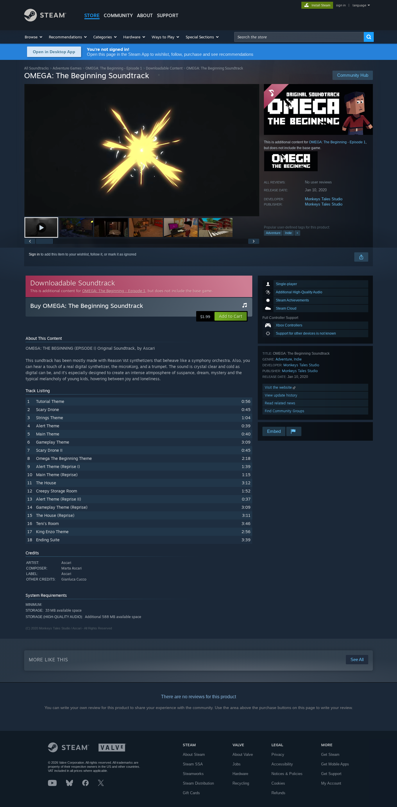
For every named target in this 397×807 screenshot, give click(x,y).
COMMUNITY (118, 15)
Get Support (331, 774)
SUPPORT (167, 15)
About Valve (243, 754)
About (145, 15)
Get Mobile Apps (335, 764)
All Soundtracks (36, 68)
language (359, 5)
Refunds (278, 793)
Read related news (280, 403)
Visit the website (279, 387)
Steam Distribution (198, 783)
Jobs (237, 764)
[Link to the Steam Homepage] (45, 19)
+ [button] (297, 233)
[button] (34, 37)
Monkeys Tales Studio (323, 199)
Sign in (34, 254)
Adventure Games (67, 68)
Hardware (240, 774)
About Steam (194, 754)
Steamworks (193, 774)
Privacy (277, 754)
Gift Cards (191, 793)
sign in (341, 5)
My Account (331, 783)
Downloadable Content (164, 68)
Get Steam (330, 754)
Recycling (241, 783)
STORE (92, 15)
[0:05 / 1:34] (141, 150)
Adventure (273, 233)
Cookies (278, 783)
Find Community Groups (284, 411)
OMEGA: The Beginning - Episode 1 (113, 68)
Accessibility (282, 764)
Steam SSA (193, 764)
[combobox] (299, 37)
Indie (288, 233)
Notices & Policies (287, 774)
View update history (281, 395)
